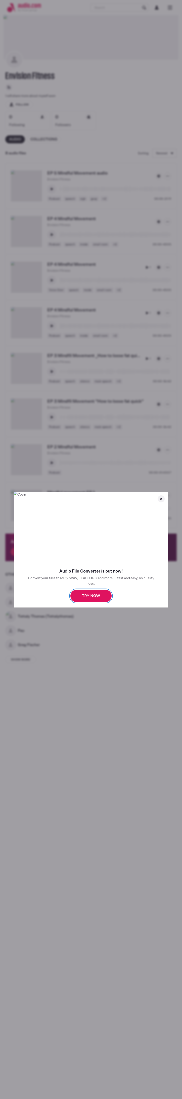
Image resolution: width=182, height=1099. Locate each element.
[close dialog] (161, 498)
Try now (91, 596)
